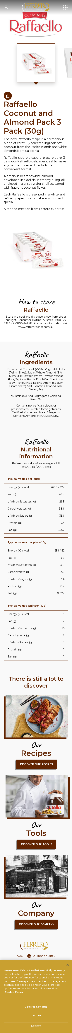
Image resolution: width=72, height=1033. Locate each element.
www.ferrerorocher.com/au (36, 327)
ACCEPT (36, 1025)
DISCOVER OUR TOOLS (36, 844)
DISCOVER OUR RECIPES (36, 764)
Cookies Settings (36, 1006)
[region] (36, 996)
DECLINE (36, 1015)
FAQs (20, 956)
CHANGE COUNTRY (44, 956)
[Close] (68, 965)
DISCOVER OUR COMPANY (36, 924)
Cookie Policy (14, 991)
